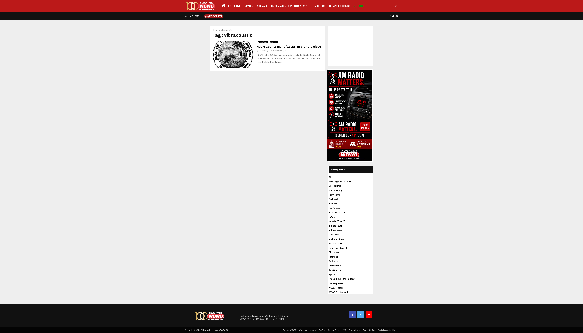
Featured (333, 199)
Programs (261, 6)
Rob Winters (335, 270)
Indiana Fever (335, 226)
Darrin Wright (264, 51)
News (248, 6)
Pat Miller (333, 257)
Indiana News (262, 42)
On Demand (277, 6)
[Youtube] (369, 314)
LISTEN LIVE (234, 6)
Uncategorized (336, 283)
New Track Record (338, 248)
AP (330, 177)
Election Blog (335, 190)
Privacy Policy (354, 330)
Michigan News (336, 239)
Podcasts (333, 261)
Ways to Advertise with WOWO (312, 330)
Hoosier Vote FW (337, 221)
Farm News (334, 195)
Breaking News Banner (340, 181)
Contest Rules (334, 330)
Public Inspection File (386, 330)
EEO (344, 330)
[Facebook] (352, 314)
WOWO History (336, 288)
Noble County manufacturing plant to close (289, 46)
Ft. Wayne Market (337, 212)
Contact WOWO (289, 330)
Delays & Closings (339, 6)
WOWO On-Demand (338, 292)
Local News (273, 42)
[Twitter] (360, 314)
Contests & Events (299, 6)
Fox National (335, 208)
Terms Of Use (369, 330)
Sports (332, 274)
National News (336, 243)
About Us (319, 6)
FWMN (332, 217)
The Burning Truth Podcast (342, 279)
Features (333, 203)
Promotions (335, 266)
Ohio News (334, 252)
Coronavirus (335, 186)
